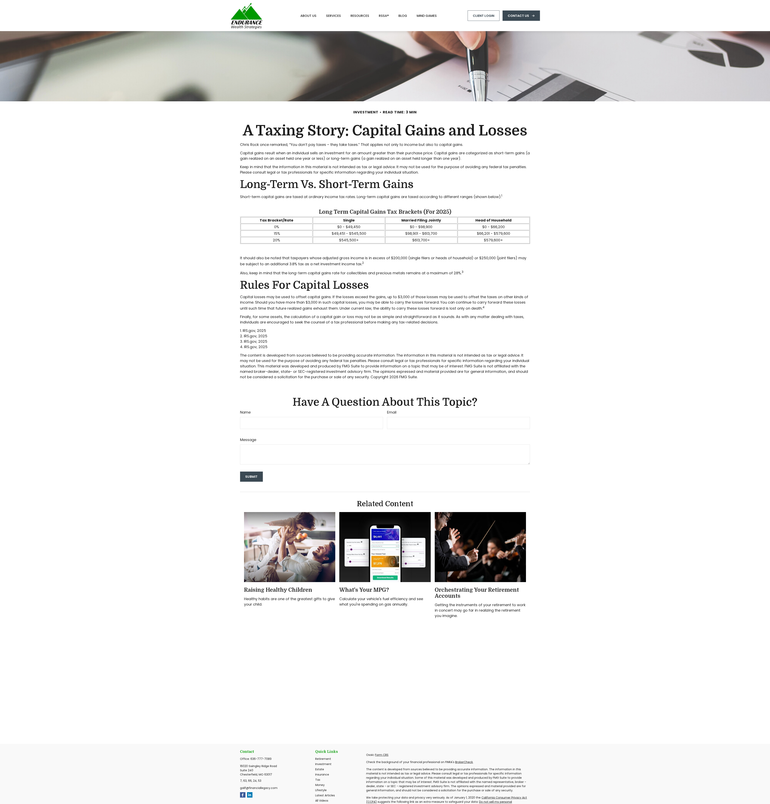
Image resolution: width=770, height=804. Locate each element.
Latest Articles (325, 795)
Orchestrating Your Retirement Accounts (477, 593)
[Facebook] (242, 795)
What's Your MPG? (364, 590)
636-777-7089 (261, 759)
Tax (317, 780)
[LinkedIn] (249, 795)
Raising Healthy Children (278, 590)
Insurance (322, 774)
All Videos (321, 801)
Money (320, 785)
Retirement (323, 759)
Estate (319, 769)
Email (391, 412)
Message (248, 439)
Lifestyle (321, 790)
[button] (308, 15)
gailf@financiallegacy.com (259, 788)
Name (245, 412)
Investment (323, 764)
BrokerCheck (464, 762)
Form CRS (381, 755)
